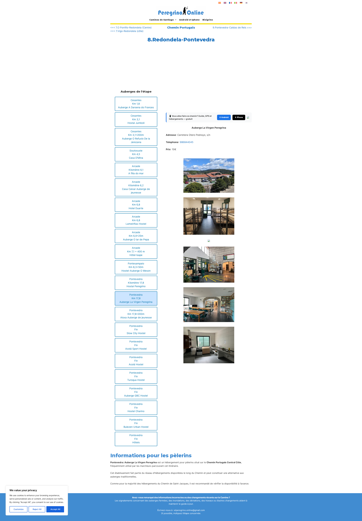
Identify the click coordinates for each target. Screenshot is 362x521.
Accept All (55, 509)
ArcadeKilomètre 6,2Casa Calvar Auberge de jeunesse (136, 187)
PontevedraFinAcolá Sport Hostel (136, 345)
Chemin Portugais (181, 27)
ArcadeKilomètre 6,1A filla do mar (136, 170)
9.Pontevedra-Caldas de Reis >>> (232, 27)
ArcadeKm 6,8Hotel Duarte (136, 205)
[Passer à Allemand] (241, 3)
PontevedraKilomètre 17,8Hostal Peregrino (136, 283)
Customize (18, 509)
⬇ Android (224, 117)
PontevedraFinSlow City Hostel (136, 330)
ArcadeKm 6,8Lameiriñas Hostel (136, 220)
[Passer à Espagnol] (219, 3)
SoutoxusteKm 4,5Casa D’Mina (136, 154)
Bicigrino (207, 20)
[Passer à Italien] (235, 3)
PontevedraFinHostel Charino (136, 408)
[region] (37, 500)
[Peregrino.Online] (181, 11)
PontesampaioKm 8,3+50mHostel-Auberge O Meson (136, 267)
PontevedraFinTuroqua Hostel (136, 376)
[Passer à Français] (230, 3)
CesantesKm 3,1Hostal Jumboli (136, 119)
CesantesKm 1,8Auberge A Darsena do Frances (136, 104)
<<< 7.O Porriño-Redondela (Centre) (131, 27)
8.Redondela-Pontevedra (181, 39)
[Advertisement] (135, 65)
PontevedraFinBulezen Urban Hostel (136, 423)
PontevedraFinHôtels (136, 439)
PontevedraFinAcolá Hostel (136, 361)
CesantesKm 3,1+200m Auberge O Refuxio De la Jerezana (136, 137)
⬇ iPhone (239, 117)
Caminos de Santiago (161, 20)
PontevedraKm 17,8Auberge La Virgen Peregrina (135, 298)
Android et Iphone (189, 20)
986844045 (186, 142)
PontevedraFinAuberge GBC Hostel (136, 392)
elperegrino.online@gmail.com (189, 510)
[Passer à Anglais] (225, 3)
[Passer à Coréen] (246, 3)
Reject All (37, 509)
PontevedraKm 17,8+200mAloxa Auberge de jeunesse (136, 314)
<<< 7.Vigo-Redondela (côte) (126, 31)
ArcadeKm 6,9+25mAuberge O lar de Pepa (136, 236)
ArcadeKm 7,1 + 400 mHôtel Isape (136, 251)
